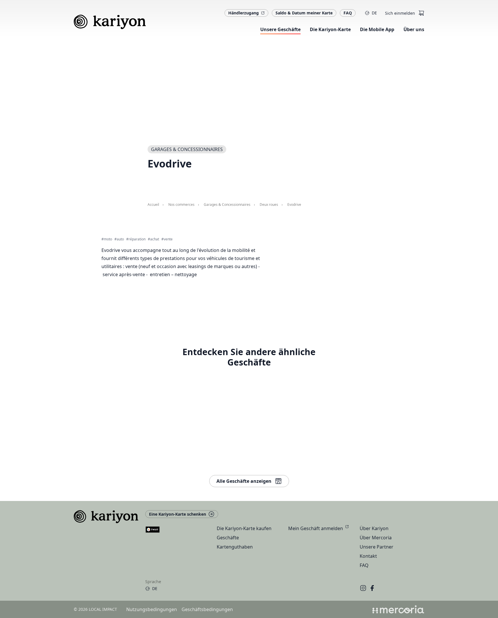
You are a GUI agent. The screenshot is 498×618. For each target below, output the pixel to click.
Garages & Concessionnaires (227, 204)
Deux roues (269, 204)
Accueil (153, 204)
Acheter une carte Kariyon (347, 280)
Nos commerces (181, 204)
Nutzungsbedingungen (151, 609)
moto (108, 239)
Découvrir (331, 318)
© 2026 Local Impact (95, 609)
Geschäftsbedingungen (207, 609)
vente (168, 239)
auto (120, 239)
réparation (137, 239)
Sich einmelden (400, 13)
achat (154, 239)
